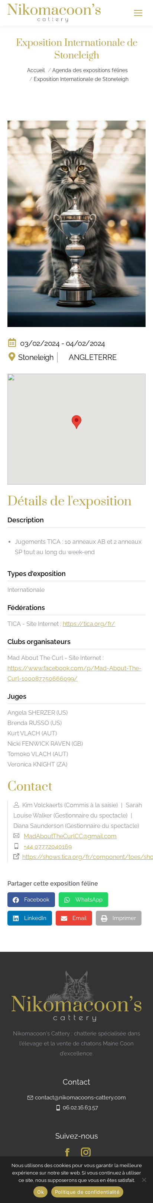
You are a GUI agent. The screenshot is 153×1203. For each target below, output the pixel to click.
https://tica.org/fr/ (89, 623)
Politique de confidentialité (87, 1192)
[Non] (143, 1179)
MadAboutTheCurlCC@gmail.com (70, 836)
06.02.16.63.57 (80, 1107)
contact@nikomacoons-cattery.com (80, 1097)
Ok (40, 1192)
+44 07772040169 (48, 846)
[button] (76, 422)
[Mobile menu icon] (138, 13)
